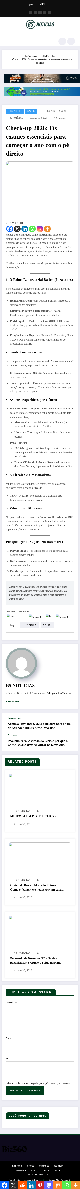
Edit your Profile (56, 693)
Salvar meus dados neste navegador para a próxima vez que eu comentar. (39, 1083)
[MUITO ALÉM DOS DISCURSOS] (40, 790)
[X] (17, 229)
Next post (12, 735)
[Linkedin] (24, 229)
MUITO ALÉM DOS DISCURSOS (33, 816)
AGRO (34, 1170)
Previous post (14, 718)
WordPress (43, 1180)
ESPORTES (21, 1170)
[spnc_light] (71, 41)
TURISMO (44, 1166)
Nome (8, 1038)
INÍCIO (30, 1166)
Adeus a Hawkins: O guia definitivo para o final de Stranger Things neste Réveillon (39, 725)
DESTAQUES (15, 111)
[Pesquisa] (62, 41)
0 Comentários (60, 118)
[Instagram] (40, 229)
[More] (47, 229)
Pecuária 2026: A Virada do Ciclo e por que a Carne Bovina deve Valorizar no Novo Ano (38, 743)
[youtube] (49, 12)
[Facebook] (9, 229)
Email (8, 1058)
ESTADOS (17, 1166)
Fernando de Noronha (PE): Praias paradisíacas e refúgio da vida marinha (35, 960)
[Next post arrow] (71, 742)
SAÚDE (31, 111)
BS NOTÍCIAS (16, 118)
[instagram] (44, 12)
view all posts (13, 701)
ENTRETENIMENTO (38, 1175)
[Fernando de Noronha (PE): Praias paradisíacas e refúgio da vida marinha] (40, 932)
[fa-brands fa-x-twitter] (35, 12)
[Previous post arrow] (71, 723)
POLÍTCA (58, 1166)
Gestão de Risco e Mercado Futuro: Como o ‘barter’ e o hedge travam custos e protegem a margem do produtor (36, 887)
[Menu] (7, 41)
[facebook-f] (30, 12)
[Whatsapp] (32, 229)
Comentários (11, 1002)
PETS (57, 1170)
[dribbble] (40, 12)
